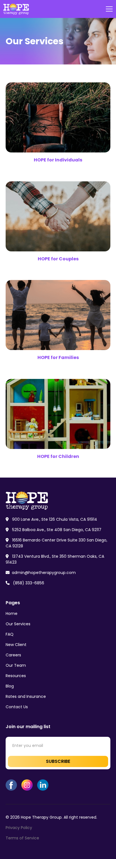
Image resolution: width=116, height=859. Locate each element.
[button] (108, 9)
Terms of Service (22, 838)
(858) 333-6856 (25, 583)
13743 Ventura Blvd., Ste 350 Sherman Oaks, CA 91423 (55, 559)
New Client (16, 644)
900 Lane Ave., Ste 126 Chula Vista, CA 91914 (51, 519)
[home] (16, 9)
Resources (16, 676)
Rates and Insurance (26, 696)
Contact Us (17, 707)
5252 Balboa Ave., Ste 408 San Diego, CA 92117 (53, 529)
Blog (10, 686)
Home (11, 613)
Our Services (18, 624)
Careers (13, 655)
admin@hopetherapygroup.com (41, 572)
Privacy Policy (19, 827)
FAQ (10, 634)
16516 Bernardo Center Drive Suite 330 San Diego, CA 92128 (56, 543)
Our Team (16, 665)
